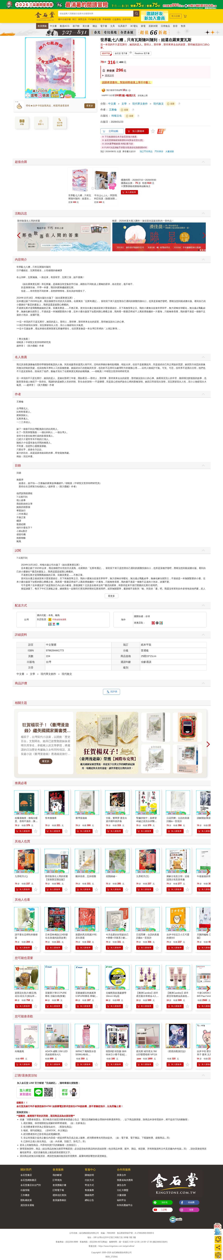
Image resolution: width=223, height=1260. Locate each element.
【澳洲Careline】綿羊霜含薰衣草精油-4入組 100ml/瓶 (147, 996)
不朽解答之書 (94, 19)
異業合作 (121, 1175)
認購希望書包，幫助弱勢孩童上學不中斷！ (126, 82)
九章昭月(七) (21, 876)
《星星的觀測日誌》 (177, 1051)
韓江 (74, 19)
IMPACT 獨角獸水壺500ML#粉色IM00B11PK (86, 1054)
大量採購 (169, 151)
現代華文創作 (140, 103)
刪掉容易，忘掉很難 (86, 876)
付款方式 (89, 1180)
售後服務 (89, 1190)
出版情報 (25, 1190)
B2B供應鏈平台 (125, 1205)
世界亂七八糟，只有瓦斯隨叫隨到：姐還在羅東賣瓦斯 (79, 198)
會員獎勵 (42, 26)
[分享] (218, 1247)
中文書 (53, 26)
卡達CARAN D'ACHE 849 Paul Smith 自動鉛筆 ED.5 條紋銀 (208, 996)
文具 (112, 26)
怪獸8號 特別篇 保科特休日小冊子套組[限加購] (116, 1054)
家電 (143, 26)
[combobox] (95, 14)
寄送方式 (89, 1185)
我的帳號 (57, 1175)
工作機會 (25, 1195)
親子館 (76, 26)
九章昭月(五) (142, 876)
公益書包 (116, 19)
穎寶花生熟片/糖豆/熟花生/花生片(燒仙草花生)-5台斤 (26, 996)
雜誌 (95, 26)
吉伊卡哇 (126, 19)
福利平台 (121, 1200)
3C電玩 (134, 26)
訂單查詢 (57, 1180)
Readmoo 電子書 (142, 53)
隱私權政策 (26, 1200)
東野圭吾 (82, 19)
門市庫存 (159, 151)
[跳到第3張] (202, 250)
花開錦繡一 (111, 876)
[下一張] (83, 68)
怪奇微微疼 (51, 818)
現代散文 (158, 103)
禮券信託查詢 (59, 1195)
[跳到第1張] (198, 250)
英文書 (86, 26)
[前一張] (27, 68)
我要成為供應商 (125, 1180)
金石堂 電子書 (121, 53)
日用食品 (165, 26)
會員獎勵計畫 (59, 1185)
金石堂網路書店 (28, 1180)
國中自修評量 (64, 19)
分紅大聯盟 (122, 1190)
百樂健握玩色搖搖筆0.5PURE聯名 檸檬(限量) (87, 996)
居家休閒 (153, 26)
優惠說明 (109, 75)
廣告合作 (121, 1185)
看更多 (89, 105)
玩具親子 (122, 26)
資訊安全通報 (27, 1205)
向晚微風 (19, 1051)
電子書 (103, 26)
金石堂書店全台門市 (30, 1185)
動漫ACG (64, 26)
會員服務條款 (59, 1200)
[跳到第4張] (205, 250)
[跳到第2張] (200, 250)
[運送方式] (218, 1255)
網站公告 (89, 1200)
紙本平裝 (106, 53)
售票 (183, 26)
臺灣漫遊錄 (81, 818)
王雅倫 (113, 109)
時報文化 (117, 115)
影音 (175, 26)
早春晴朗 (106, 19)
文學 (124, 103)
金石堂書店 (26, 1175)
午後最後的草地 (205, 876)
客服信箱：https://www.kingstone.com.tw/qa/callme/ (111, 1246)
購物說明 (89, 1175)
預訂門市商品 (146, 151)
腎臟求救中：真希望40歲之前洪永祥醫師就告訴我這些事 (146, 821)
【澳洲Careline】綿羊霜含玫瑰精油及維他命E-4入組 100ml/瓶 (178, 996)
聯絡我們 (89, 1195)
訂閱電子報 (58, 1190)
